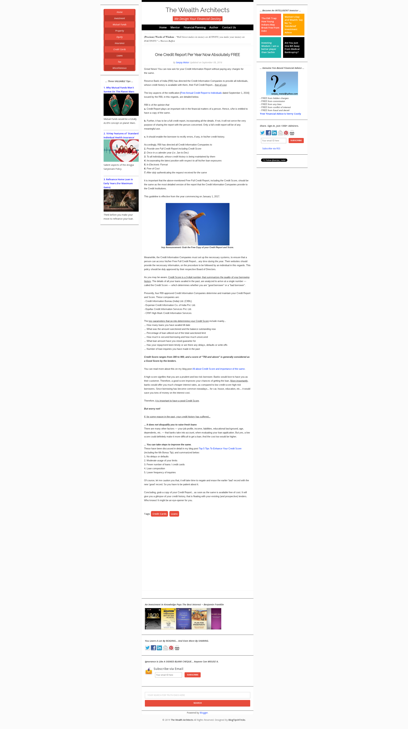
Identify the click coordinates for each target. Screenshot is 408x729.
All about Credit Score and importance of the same (218, 368)
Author (213, 27)
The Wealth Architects (197, 10)
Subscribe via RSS (271, 148)
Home (163, 27)
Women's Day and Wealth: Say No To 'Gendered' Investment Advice (294, 24)
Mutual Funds (119, 24)
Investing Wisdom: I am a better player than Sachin (270, 47)
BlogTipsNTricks (236, 719)
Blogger (204, 712)
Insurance (119, 43)
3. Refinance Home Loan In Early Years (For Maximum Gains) (118, 183)
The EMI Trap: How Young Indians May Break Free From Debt (270, 24)
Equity (120, 36)
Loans (174, 513)
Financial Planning (195, 27)
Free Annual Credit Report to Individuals (201, 92)
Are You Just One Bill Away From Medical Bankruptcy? (292, 47)
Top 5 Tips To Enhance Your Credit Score (220, 448)
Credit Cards (159, 513)
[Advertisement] (197, 553)
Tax (119, 61)
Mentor (175, 27)
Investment (119, 18)
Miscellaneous (120, 67)
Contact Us (229, 27)
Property (119, 30)
